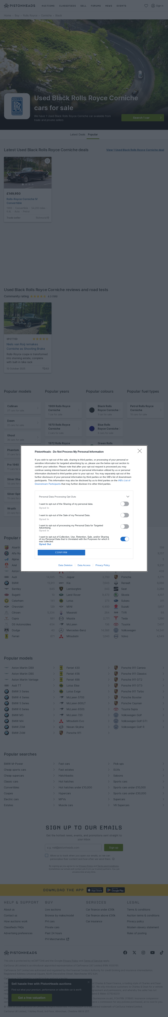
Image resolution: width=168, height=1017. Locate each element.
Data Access (84, 565)
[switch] (124, 504)
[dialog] (84, 508)
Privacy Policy (102, 565)
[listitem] (84, 496)
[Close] (141, 452)
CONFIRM (61, 552)
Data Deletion (65, 565)
